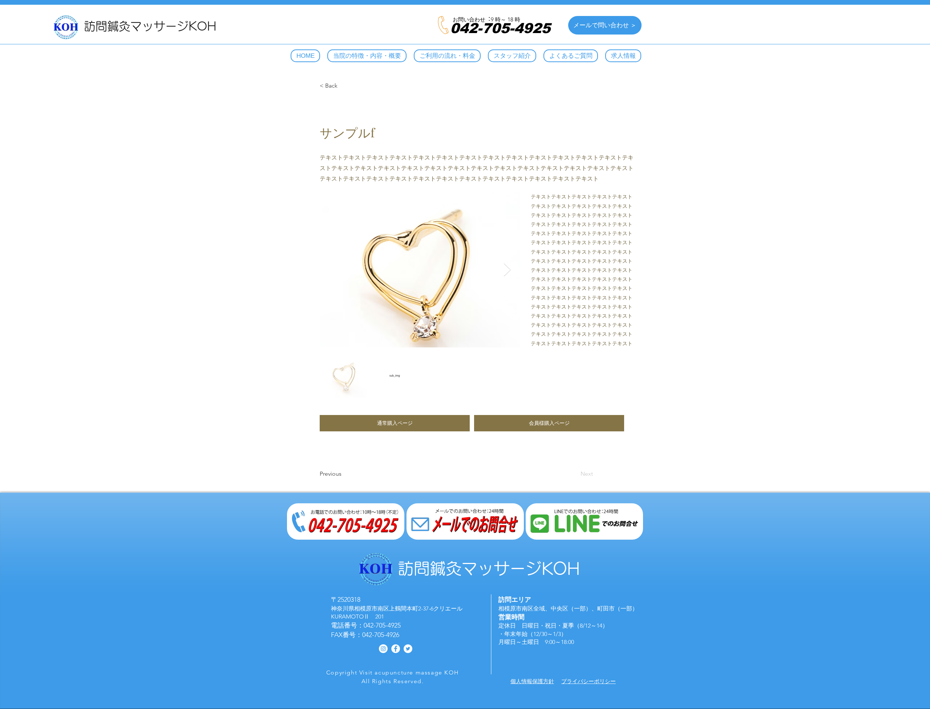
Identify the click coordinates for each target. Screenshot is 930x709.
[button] (395, 423)
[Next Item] (507, 270)
